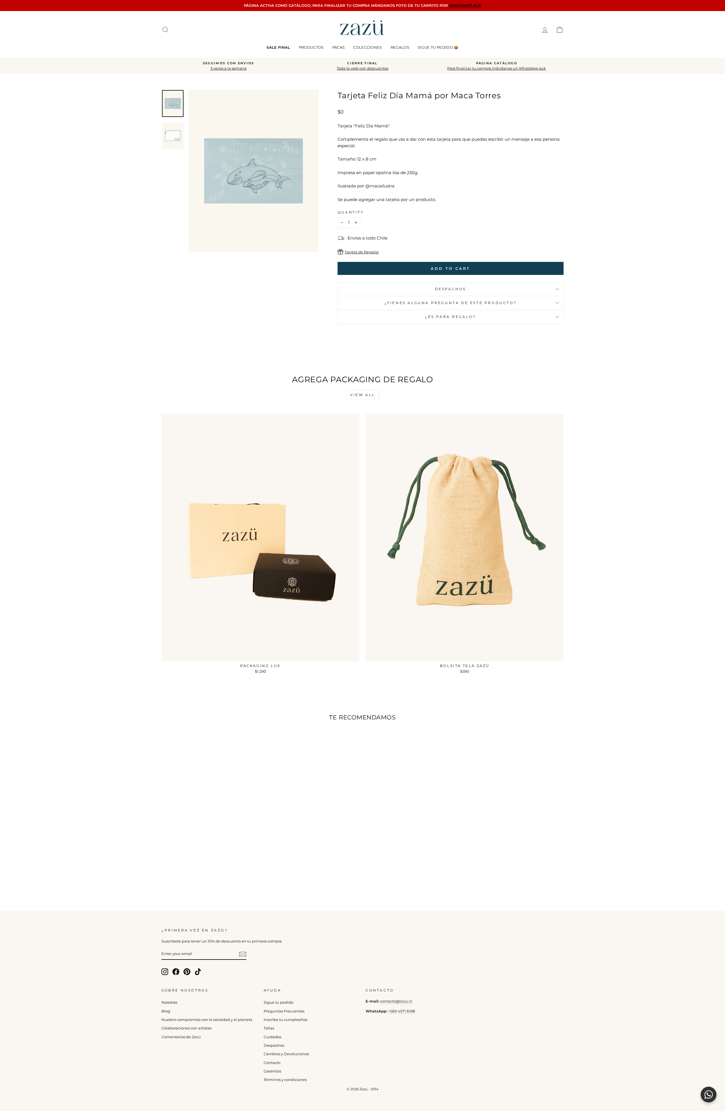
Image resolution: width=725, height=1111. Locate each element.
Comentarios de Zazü (181, 1037)
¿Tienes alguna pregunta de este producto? (451, 303)
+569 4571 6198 (401, 1011)
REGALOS (400, 47)
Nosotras (169, 1002)
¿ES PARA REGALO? (450, 317)
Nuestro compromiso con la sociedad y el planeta (206, 1020)
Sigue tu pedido (278, 1002)
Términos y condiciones (285, 1080)
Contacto (272, 1063)
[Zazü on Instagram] (164, 971)
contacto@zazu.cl (396, 1001)
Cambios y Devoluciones (286, 1054)
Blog (165, 1011)
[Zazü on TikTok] (198, 971)
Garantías (272, 1071)
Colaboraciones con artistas (186, 1028)
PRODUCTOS (311, 47)
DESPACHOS (450, 289)
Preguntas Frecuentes (284, 1011)
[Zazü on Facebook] (175, 971)
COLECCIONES (367, 47)
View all (362, 395)
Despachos (274, 1045)
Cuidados (272, 1037)
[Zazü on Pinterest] (187, 971)
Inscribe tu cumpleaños (285, 1020)
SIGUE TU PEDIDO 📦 (438, 47)
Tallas (269, 1028)
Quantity (351, 212)
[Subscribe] (242, 954)
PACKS (338, 47)
